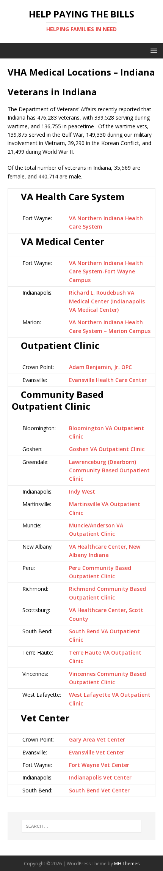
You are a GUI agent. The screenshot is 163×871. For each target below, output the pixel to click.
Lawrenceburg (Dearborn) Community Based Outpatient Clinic (109, 470)
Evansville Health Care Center (108, 379)
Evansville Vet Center (96, 752)
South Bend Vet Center (99, 790)
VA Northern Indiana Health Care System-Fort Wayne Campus (106, 271)
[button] (152, 50)
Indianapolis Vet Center (100, 777)
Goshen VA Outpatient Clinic (106, 449)
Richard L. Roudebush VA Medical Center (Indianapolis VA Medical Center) (107, 301)
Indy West (82, 491)
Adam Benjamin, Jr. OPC (100, 367)
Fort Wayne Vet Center (99, 764)
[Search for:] (81, 826)
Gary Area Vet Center (97, 739)
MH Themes (126, 863)
